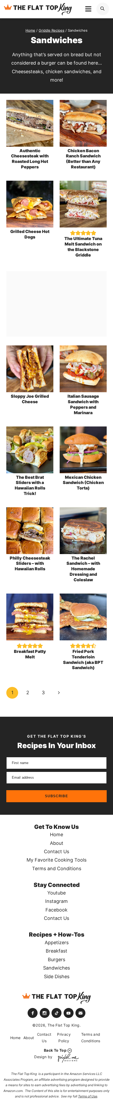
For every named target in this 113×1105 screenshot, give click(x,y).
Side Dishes (56, 976)
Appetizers (57, 942)
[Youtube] (69, 1013)
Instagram (56, 901)
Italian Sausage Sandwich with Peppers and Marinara (83, 404)
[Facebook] (33, 1013)
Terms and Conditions (56, 868)
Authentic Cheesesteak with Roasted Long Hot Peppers (30, 158)
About (56, 843)
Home (56, 834)
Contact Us (56, 851)
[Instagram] (45, 1013)
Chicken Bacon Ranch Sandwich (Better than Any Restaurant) (83, 158)
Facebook (56, 910)
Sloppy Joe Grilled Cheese (30, 399)
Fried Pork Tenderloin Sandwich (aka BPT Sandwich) (83, 659)
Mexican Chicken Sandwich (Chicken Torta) (83, 483)
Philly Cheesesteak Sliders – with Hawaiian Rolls (30, 563)
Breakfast (56, 951)
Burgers (56, 959)
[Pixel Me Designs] (67, 1058)
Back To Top (55, 1050)
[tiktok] (56, 1013)
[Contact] (80, 1013)
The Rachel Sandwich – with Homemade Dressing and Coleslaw (83, 568)
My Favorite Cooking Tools (56, 860)
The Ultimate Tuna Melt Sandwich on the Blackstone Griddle (83, 246)
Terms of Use (87, 1096)
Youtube (56, 893)
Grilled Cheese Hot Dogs (29, 234)
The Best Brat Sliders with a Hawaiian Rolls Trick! (30, 485)
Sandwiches (56, 968)
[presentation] (29, 123)
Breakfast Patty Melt (30, 654)
